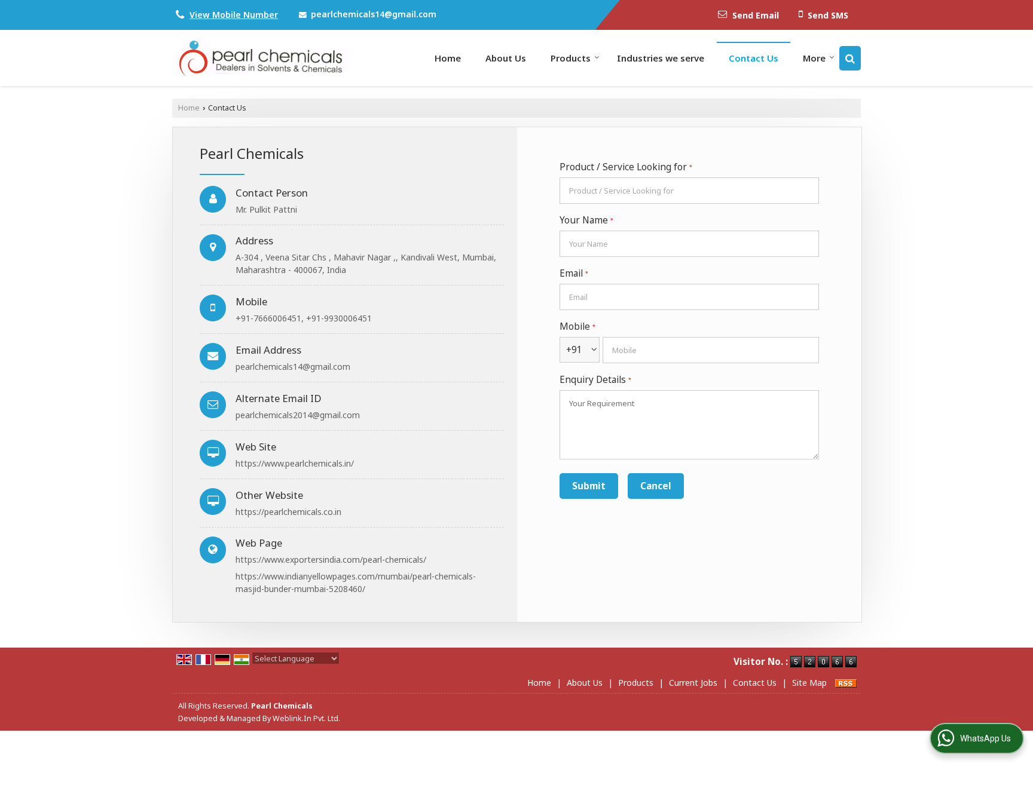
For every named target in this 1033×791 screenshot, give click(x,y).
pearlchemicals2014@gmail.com (298, 415)
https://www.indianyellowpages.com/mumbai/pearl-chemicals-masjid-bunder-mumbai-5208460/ (356, 582)
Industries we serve (660, 58)
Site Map (809, 682)
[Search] (850, 58)
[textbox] (689, 190)
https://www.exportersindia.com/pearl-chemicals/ (331, 559)
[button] (234, 14)
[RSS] (846, 682)
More (814, 58)
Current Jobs (693, 682)
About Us (505, 58)
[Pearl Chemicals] (260, 58)
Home (448, 58)
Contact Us (753, 58)
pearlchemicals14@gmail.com (373, 14)
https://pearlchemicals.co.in (288, 511)
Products (571, 58)
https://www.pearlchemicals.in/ (295, 463)
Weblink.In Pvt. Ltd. (306, 718)
